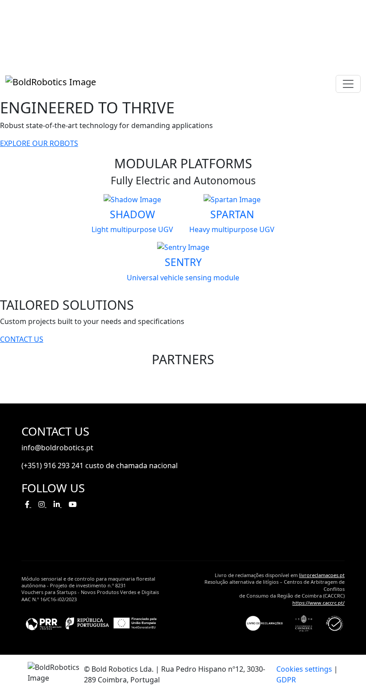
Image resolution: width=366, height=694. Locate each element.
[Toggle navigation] (348, 84)
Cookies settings (304, 669)
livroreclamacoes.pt (322, 575)
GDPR (286, 680)
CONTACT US (21, 339)
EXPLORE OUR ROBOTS (39, 143)
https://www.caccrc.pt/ (318, 602)
